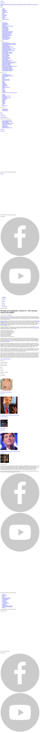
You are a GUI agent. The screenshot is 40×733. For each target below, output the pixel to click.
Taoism (3, 103)
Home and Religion (5, 36)
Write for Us (4, 600)
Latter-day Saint (25, 4)
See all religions (4, 105)
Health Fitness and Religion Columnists (8, 50)
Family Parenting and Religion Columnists (8, 48)
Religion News (4, 22)
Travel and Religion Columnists (7, 69)
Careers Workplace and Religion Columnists (9, 44)
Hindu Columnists (5, 51)
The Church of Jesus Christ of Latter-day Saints (9, 92)
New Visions (33, 4)
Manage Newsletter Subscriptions (7, 605)
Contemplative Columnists (6, 46)
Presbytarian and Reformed (6, 95)
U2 (38, 316)
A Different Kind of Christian (6, 124)
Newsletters (2, 129)
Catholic (4, 4)
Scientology (4, 99)
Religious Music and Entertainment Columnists (9, 66)
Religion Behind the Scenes (6, 97)
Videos (3, 78)
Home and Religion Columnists (7, 53)
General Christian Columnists (6, 49)
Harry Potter (3, 317)
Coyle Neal (2, 393)
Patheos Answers (5, 76)
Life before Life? (3, 428)
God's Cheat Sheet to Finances (7, 120)
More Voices (4, 15)
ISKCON (3, 88)
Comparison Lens (5, 108)
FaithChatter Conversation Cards (7, 127)
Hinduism (3, 86)
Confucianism (4, 84)
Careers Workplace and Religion (7, 33)
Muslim (29, 4)
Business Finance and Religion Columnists (9, 43)
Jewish (22, 4)
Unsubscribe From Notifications (7, 606)
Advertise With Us (5, 599)
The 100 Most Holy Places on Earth (7, 75)
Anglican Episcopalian (5, 80)
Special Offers (2, 2)
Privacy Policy (4, 601)
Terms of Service (5, 602)
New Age (3, 94)
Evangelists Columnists (6, 47)
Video (1, 112)
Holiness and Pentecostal (6, 87)
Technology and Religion (6, 38)
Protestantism (4, 96)
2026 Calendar (4, 595)
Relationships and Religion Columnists (8, 62)
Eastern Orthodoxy (5, 85)
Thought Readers (3, 115)
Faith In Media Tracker (3, 117)
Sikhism (3, 101)
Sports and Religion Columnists (7, 67)
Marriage (3, 299)
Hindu (20, 4)
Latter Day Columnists (5, 55)
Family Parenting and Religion (7, 34)
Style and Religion (5, 28)
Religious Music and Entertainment (7, 26)
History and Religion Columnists (7, 52)
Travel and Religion (5, 39)
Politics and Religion (5, 29)
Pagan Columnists (5, 59)
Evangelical (12, 4)
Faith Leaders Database (6, 79)
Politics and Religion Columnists (7, 60)
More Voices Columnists (6, 54)
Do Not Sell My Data (5, 603)
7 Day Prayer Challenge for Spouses (8, 123)
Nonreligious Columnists (6, 58)
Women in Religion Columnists (7, 70)
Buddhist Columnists (5, 42)
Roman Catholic (4, 98)
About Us (3, 594)
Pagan (3, 18)
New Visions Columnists (6, 57)
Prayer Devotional (5, 125)
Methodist (3, 91)
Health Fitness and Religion (6, 35)
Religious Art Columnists (6, 64)
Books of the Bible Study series (7, 121)
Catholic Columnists (5, 45)
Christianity (4, 83)
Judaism (3, 89)
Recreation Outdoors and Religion (7, 31)
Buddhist (1, 4)
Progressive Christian (5, 19)
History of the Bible (5, 122)
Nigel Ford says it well (9, 340)
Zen (3, 104)
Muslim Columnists (5, 56)
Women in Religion (5, 30)
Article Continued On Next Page (5, 358)
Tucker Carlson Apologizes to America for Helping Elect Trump (10, 451)
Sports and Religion (5, 24)
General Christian (16, 4)
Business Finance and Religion (7, 32)
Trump (3, 303)
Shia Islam (4, 100)
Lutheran (3, 90)
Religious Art (4, 25)
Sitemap (3, 607)
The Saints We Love (5, 126)
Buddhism (4, 82)
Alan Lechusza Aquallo (4, 416)
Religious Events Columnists (6, 65)
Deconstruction (4, 306)
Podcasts (3, 77)
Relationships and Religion (6, 37)
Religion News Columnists (6, 63)
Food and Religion (5, 23)
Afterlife (3, 301)
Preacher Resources (5, 109)
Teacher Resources (5, 110)
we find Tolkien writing (35, 327)
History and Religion (5, 27)
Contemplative (8, 4)
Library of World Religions (6, 597)
